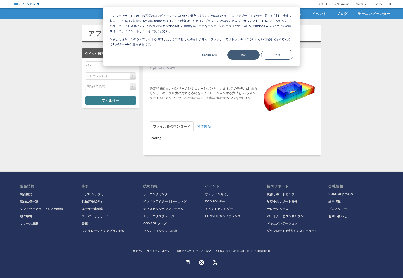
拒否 (277, 54)
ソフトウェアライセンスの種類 (41, 208)
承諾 (243, 54)
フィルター (110, 100)
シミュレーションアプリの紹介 (103, 230)
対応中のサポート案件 (282, 201)
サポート (323, 4)
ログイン (377, 4)
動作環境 (26, 216)
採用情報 (334, 201)
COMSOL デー (215, 201)
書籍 (85, 223)
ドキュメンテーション (282, 223)
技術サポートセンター (282, 194)
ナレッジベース (277, 208)
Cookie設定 (209, 55)
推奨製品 (204, 126)
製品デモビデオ (92, 201)
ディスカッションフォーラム (163, 208)
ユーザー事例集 (92, 208)
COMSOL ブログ (155, 223)
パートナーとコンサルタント (287, 216)
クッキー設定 (203, 250)
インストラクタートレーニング (165, 201)
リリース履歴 (29, 223)
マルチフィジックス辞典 (160, 230)
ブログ (342, 13)
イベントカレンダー (219, 208)
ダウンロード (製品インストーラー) (291, 230)
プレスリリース (339, 208)
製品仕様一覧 (29, 201)
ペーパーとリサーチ (95, 216)
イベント (319, 13)
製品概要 (26, 194)
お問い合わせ (341, 4)
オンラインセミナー (219, 194)
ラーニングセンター (374, 13)
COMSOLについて (341, 194)
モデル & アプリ (93, 194)
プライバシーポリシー (159, 250)
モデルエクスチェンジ (158, 216)
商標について (184, 250)
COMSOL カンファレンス (223, 216)
